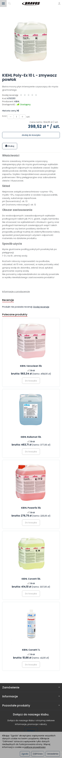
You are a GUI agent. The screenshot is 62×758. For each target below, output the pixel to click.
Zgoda (24, 753)
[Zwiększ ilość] (10, 116)
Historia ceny (9, 110)
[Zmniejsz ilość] (22, 116)
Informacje (10, 696)
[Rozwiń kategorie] (3, 3)
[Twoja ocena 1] (21, 95)
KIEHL (16, 101)
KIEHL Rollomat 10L (31, 436)
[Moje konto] (59, 3)
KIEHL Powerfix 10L (31, 507)
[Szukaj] (9, 3)
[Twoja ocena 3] (28, 95)
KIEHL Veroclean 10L (31, 365)
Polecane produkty (14, 314)
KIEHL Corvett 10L (31, 578)
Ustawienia (52, 753)
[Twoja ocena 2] (25, 95)
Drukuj (10, 146)
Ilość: (4, 115)
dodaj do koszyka (31, 135)
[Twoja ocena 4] (32, 95)
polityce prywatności (34, 747)
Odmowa (38, 753)
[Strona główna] (31, 3)
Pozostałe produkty (16, 705)
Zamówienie (10, 687)
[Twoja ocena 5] (36, 95)
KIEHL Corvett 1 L (31, 649)
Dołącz (31, 730)
